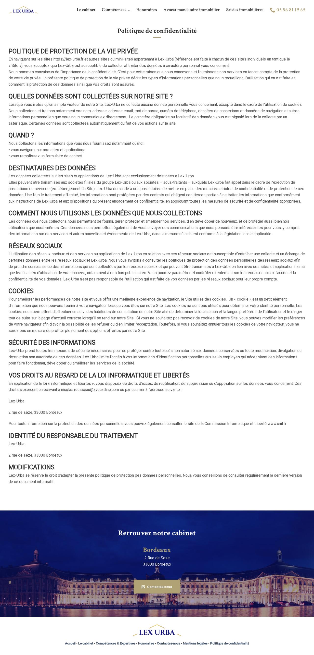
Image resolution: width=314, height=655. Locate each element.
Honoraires (146, 9)
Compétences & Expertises (115, 643)
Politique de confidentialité (229, 643)
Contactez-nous (168, 643)
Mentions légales (195, 643)
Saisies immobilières (244, 9)
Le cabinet (86, 9)
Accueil (70, 643)
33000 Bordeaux (157, 564)
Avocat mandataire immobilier (191, 9)
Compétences (114, 9)
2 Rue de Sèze (157, 558)
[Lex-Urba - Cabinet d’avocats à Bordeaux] (23, 9)
